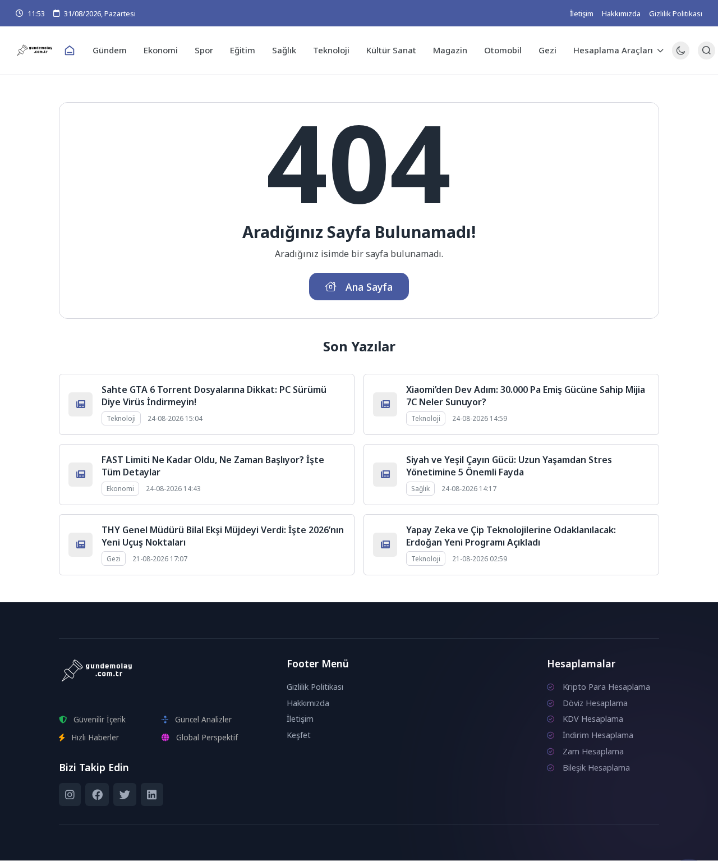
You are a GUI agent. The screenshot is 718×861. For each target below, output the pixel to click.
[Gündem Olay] (35, 50)
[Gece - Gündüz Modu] (680, 56)
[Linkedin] (152, 795)
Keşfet (299, 735)
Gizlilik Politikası (675, 13)
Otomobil (503, 50)
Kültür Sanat (391, 50)
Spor (204, 50)
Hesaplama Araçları (613, 50)
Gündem (110, 50)
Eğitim (242, 50)
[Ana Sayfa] (69, 50)
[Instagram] (70, 795)
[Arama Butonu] (706, 50)
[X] (124, 795)
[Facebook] (96, 795)
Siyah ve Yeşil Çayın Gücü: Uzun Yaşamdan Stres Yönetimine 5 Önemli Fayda (509, 466)
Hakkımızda (621, 13)
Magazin (450, 50)
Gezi (547, 50)
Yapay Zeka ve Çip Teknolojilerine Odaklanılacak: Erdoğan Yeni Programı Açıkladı (511, 536)
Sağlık (284, 50)
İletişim (581, 13)
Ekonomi (161, 50)
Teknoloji (331, 50)
